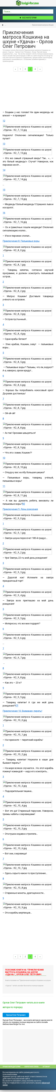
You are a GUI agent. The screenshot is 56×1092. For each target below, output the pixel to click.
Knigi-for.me (31, 3)
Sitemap (46, 1067)
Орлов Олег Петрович (16, 1015)
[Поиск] (51, 11)
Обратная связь (31, 1067)
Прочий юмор (24, 25)
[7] (17, 705)
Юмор (14, 25)
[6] (23, 503)
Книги (7, 25)
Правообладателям (11, 1067)
